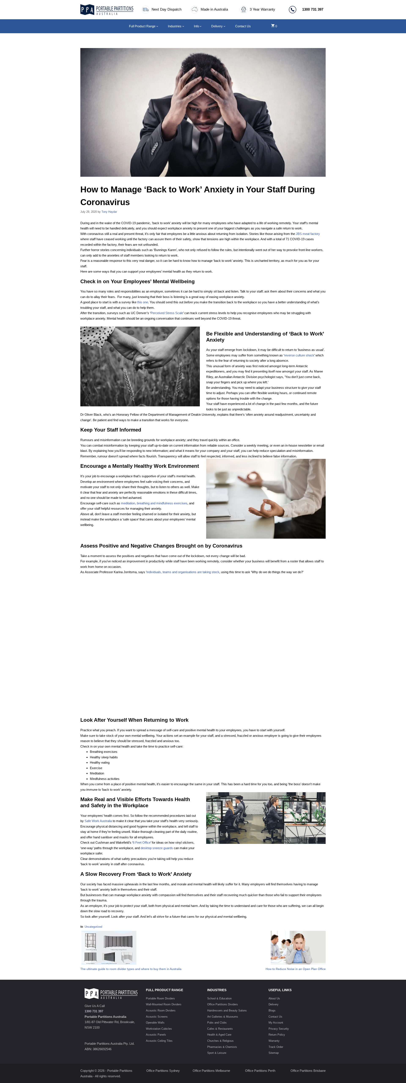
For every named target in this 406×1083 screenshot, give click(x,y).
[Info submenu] (201, 26)
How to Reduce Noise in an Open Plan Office (296, 969)
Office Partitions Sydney (163, 1070)
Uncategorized (93, 926)
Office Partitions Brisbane (308, 1070)
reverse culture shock (299, 355)
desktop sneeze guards (157, 848)
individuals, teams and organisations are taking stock (183, 572)
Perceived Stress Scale (167, 313)
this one (142, 302)
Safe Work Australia (98, 821)
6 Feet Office (142, 842)
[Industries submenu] (183, 26)
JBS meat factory (308, 234)
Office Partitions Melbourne (211, 1070)
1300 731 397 (94, 1011)
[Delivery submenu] (224, 26)
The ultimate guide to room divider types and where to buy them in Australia (130, 969)
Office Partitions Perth (260, 1070)
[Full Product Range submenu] (157, 26)
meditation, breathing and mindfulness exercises (154, 503)
